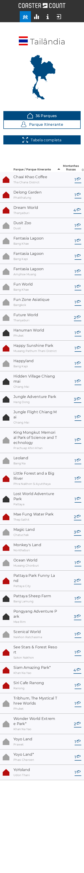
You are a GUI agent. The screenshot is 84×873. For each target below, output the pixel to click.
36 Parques (46, 116)
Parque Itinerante (46, 124)
